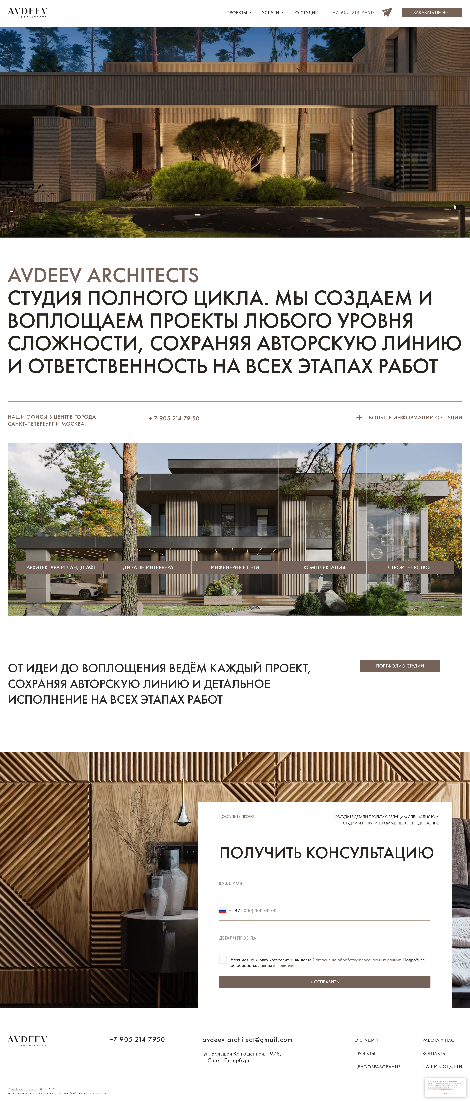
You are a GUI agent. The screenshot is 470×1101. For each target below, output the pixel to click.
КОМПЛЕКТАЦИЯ (324, 567)
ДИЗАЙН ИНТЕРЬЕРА (148, 567)
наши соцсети (443, 1066)
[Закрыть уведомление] (464, 1080)
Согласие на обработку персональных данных (357, 960)
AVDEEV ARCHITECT (23, 1089)
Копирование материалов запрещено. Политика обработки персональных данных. (59, 1093)
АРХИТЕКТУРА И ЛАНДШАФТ (61, 567)
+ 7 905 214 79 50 (174, 418)
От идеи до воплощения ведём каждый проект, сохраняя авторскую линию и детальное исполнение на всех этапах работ (160, 683)
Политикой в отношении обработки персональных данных (443, 1086)
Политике (285, 965)
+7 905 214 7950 (137, 1039)
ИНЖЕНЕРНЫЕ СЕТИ (235, 567)
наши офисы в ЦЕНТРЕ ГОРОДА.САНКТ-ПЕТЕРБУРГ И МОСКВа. (53, 420)
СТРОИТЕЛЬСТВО (409, 567)
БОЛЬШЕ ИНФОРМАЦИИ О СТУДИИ (416, 417)
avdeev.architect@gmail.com (247, 1039)
